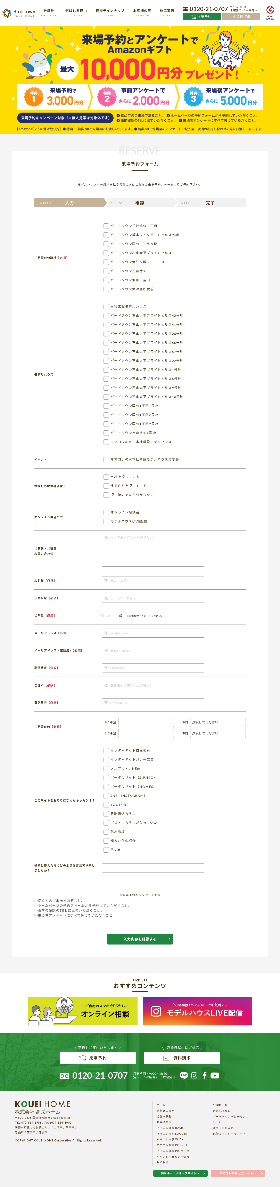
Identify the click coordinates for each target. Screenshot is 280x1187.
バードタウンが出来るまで (231, 1116)
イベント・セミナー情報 (173, 1156)
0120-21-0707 (209, 8)
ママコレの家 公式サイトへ (238, 1173)
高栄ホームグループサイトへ (180, 1173)
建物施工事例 (166, 1110)
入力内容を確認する (140, 939)
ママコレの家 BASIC (170, 1128)
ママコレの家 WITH (170, 1139)
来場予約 (204, 16)
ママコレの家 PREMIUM (173, 1151)
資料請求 (243, 16)
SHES (216, 1122)
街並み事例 (164, 1116)
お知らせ (162, 1162)
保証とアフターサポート (229, 1133)
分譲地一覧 (220, 1105)
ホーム (161, 1105)
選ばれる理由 (222, 1110)
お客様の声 (164, 1122)
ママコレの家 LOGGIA (172, 1133)
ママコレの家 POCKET (172, 1145)
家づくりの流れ (223, 1128)
